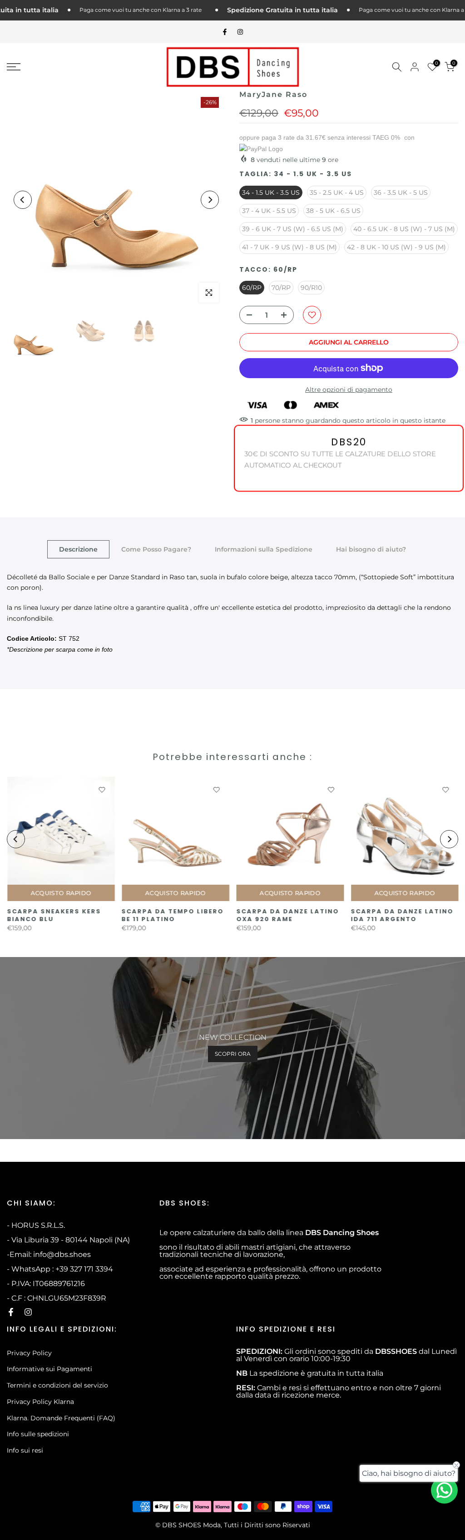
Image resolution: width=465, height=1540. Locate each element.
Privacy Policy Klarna (40, 1402)
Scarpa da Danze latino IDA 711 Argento (402, 915)
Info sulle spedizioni (38, 1434)
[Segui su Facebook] (225, 31)
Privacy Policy (29, 1353)
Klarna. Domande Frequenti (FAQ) (61, 1418)
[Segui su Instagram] (240, 31)
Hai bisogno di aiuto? (371, 549)
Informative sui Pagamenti (49, 1369)
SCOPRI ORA (233, 1053)
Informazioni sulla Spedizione (263, 549)
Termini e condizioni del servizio (57, 1385)
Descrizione (78, 549)
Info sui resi (25, 1450)
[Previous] (23, 200)
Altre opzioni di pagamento (348, 389)
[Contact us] (444, 1490)
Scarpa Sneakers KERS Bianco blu (54, 915)
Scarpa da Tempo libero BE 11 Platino (172, 915)
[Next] (210, 200)
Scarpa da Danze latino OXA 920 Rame (287, 915)
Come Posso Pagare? (156, 549)
